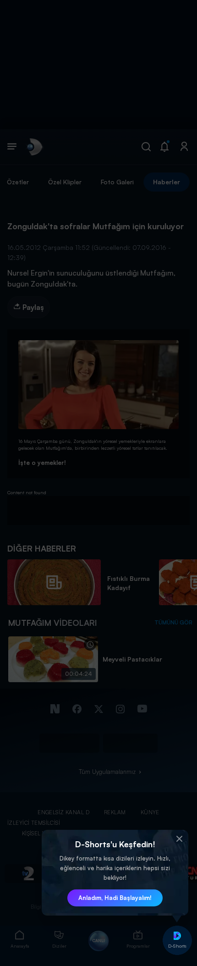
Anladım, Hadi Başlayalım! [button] (115, 897)
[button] (179, 839)
